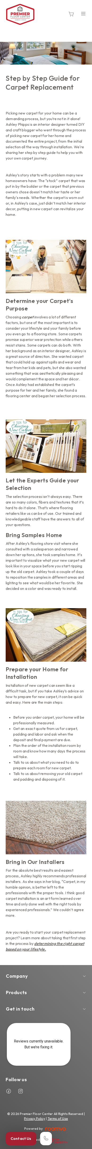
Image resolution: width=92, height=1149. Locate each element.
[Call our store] (46, 1138)
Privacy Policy (34, 1118)
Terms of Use (58, 1118)
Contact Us (21, 1138)
